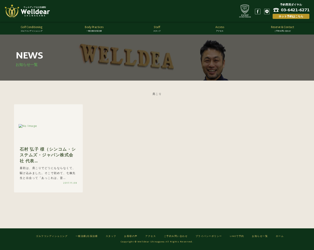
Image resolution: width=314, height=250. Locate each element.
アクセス (150, 236)
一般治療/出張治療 (87, 236)
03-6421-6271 (295, 9)
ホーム (280, 236)
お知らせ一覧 (260, 236)
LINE (266, 11)
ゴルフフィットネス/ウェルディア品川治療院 (28, 11)
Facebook (257, 11)
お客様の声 (130, 236)
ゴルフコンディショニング (52, 236)
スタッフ (111, 236)
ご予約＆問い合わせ (176, 236)
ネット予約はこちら (291, 16)
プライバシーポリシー (209, 236)
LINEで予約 (237, 236)
